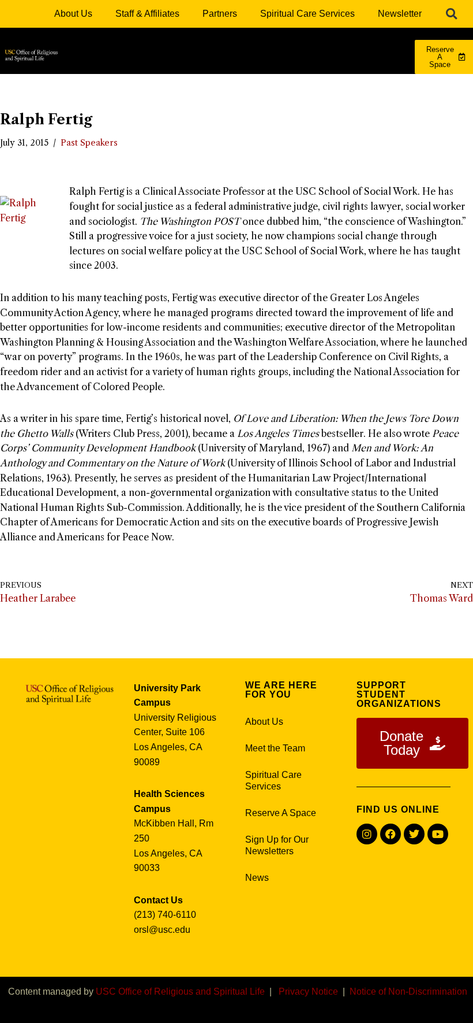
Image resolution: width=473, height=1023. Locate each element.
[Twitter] (414, 834)
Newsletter (400, 13)
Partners (219, 13)
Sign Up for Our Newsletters (277, 845)
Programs (151, 87)
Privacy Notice (308, 991)
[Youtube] (437, 834)
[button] (452, 14)
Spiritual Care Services (307, 13)
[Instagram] (366, 834)
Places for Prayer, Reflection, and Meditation (296, 87)
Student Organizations (212, 114)
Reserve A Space (280, 813)
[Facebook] (390, 834)
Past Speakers (89, 143)
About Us (73, 13)
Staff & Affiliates (147, 13)
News (257, 878)
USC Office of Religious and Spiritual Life (180, 991)
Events (384, 114)
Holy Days (314, 114)
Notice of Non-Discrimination (408, 991)
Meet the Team (275, 748)
